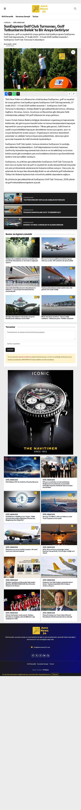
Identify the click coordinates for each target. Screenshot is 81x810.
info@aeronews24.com (42, 647)
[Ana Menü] (5, 9)
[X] (36, 655)
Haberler (7, 22)
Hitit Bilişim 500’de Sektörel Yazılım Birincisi (22, 482)
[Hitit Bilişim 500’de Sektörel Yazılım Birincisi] (22, 467)
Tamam (55, 674)
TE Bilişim (46, 670)
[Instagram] (40, 655)
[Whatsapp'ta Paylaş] (14, 94)
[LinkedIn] (44, 655)
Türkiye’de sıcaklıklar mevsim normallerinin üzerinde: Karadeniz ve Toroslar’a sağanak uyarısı (22, 260)
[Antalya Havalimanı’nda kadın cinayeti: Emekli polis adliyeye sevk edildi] (23, 305)
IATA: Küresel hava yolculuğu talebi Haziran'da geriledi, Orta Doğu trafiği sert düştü (59, 551)
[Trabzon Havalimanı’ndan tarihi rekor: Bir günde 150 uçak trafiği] (58, 276)
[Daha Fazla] (18, 94)
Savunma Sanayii (23, 17)
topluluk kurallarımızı (25, 357)
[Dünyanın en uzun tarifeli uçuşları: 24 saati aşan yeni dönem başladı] (22, 534)
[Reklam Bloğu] (40, 412)
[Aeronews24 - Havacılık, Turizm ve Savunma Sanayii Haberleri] (40, 9)
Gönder (10, 350)
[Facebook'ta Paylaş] (6, 94)
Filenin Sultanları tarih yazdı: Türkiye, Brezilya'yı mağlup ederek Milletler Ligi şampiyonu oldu (20, 616)
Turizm (35, 17)
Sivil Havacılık (7, 17)
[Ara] (75, 8)
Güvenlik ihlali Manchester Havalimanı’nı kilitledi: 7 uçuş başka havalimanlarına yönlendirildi (21, 289)
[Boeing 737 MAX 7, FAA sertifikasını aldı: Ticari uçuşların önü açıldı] (59, 501)
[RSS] (48, 655)
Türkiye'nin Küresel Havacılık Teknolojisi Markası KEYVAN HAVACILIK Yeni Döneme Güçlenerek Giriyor (20, 584)
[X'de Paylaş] (10, 94)
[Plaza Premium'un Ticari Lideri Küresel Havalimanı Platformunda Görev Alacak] (59, 600)
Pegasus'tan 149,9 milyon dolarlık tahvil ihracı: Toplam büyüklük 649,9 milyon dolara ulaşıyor (58, 584)
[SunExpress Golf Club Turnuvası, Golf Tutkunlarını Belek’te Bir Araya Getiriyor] (40, 69)
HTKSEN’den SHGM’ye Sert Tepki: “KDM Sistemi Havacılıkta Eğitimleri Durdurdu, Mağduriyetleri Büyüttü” (20, 518)
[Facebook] (33, 655)
